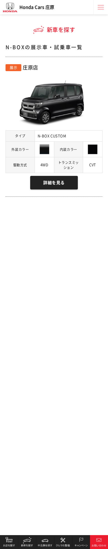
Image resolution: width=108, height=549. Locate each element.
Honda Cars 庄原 (36, 7)
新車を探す (27, 542)
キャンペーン (81, 542)
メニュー (101, 7)
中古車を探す (45, 542)
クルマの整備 (63, 542)
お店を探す (9, 542)
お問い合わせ (99, 542)
